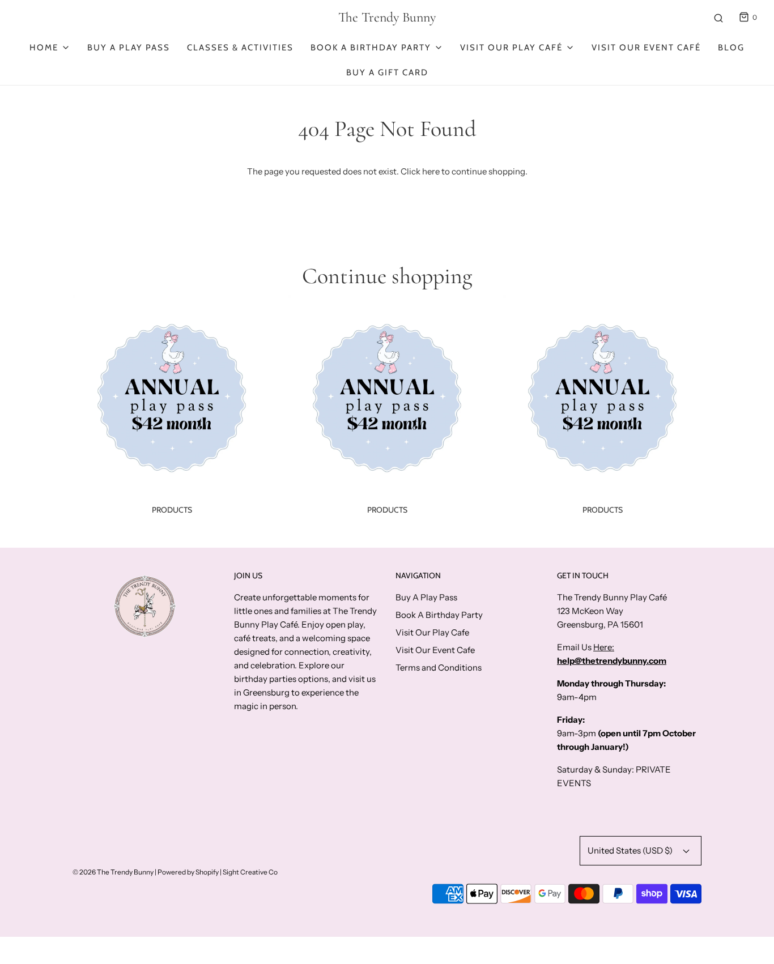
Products (172, 510)
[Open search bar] (718, 17)
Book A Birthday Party (439, 614)
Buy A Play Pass (128, 47)
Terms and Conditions (438, 667)
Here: (603, 647)
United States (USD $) (631, 850)
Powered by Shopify (188, 872)
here (431, 171)
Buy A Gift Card (387, 72)
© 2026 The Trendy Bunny (113, 872)
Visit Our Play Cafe (432, 632)
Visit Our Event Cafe (435, 650)
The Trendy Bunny (387, 17)
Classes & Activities (240, 47)
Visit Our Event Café (646, 47)
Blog (731, 47)
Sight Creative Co (250, 872)
